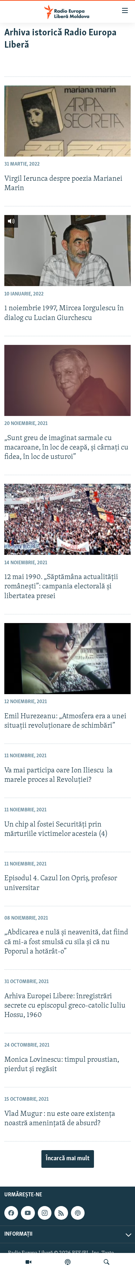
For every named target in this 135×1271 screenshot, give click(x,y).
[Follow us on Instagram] (44, 1213)
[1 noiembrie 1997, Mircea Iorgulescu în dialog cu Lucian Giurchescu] (67, 250)
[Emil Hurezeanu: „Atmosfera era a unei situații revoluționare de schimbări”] (67, 658)
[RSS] (61, 1213)
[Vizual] (28, 1262)
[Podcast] (67, 1262)
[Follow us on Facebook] (11, 1213)
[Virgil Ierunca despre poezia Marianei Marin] (67, 121)
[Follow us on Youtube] (28, 1213)
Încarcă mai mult (68, 1159)
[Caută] (106, 1262)
